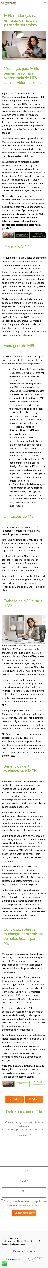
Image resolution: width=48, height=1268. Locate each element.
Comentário (24, 1135)
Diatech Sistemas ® (32, 1241)
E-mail (24, 1181)
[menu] (45, 3)
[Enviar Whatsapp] (4, 1264)
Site (24, 1191)
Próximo (33, 1099)
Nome (24, 1171)
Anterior (14, 1099)
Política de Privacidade (24, 1251)
